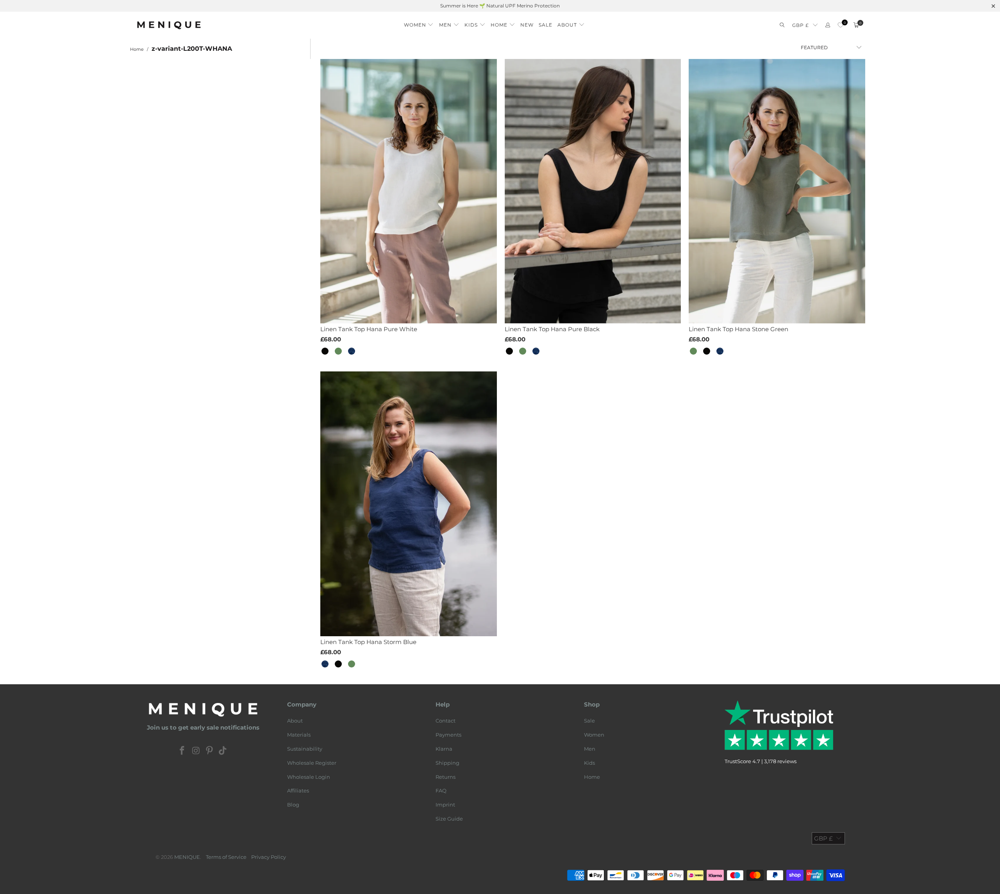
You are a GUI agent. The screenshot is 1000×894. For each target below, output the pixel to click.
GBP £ (800, 25)
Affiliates (298, 790)
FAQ (441, 790)
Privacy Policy (268, 857)
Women (594, 735)
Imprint (445, 804)
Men (589, 749)
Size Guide (449, 818)
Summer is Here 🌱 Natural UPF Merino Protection (500, 6)
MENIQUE (187, 857)
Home (592, 777)
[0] (840, 25)
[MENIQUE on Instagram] (196, 751)
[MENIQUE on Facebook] (182, 751)
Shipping (447, 763)
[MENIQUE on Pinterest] (210, 751)
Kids (589, 763)
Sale (589, 720)
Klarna (444, 749)
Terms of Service (226, 857)
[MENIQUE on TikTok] (223, 751)
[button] (419, 23)
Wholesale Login (308, 777)
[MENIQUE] (169, 25)
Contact (445, 720)
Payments (448, 735)
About (295, 720)
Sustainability (304, 749)
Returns (445, 777)
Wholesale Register (311, 763)
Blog (293, 804)
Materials (299, 735)
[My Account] (827, 25)
